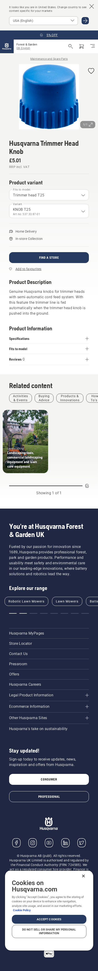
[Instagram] (32, 842)
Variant (17, 204)
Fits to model (21, 189)
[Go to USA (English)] (85, 20)
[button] (91, 71)
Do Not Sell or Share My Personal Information (49, 931)
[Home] (7, 46)
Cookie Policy (22, 910)
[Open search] (70, 46)
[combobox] (49, 194)
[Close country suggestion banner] (91, 6)
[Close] (83, 876)
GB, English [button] (23, 48)
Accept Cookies (49, 919)
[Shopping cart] (81, 46)
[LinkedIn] (65, 842)
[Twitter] (81, 842)
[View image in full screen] (49, 97)
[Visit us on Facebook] (16, 842)
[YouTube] (49, 842)
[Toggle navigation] (92, 46)
